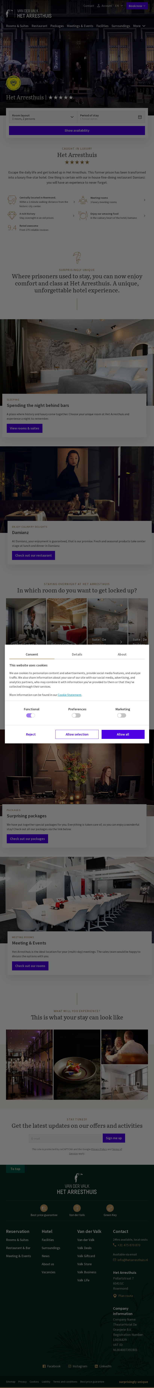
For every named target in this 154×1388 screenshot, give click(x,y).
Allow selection (77, 734)
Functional (31, 709)
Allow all (123, 734)
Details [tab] (77, 654)
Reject (31, 734)
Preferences (77, 709)
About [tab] (122, 654)
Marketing (123, 709)
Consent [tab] (32, 654)
